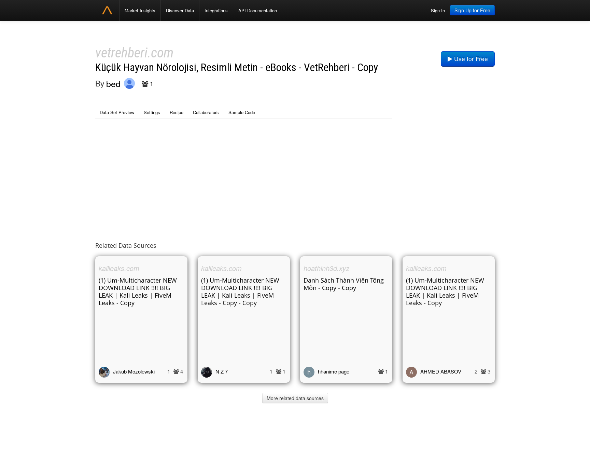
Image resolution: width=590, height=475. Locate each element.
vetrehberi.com (134, 53)
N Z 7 (221, 371)
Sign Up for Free (472, 10)
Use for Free (470, 58)
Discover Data (180, 10)
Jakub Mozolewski (134, 371)
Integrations (216, 10)
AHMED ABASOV (440, 371)
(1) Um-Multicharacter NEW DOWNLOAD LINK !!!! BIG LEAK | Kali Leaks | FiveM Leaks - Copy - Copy (240, 291)
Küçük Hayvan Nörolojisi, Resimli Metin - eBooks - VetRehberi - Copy (236, 67)
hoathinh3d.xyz (326, 268)
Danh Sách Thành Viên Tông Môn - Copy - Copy (344, 284)
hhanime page (333, 371)
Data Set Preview (117, 112)
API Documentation (257, 10)
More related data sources (295, 398)
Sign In (438, 10)
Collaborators (206, 112)
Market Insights (140, 10)
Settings (152, 112)
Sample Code (241, 112)
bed (113, 83)
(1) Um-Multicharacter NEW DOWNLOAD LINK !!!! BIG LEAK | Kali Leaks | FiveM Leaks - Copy (138, 291)
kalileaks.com (119, 268)
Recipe (176, 112)
